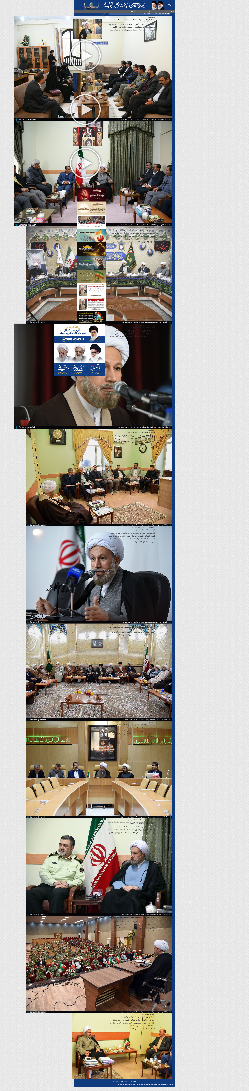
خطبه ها (160, 11)
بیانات (165, 11)
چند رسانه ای (152, 11)
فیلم (104, 16)
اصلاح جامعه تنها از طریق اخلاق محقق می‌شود (142, 327)
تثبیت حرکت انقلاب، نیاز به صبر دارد (145, 530)
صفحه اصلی (133, 1081)
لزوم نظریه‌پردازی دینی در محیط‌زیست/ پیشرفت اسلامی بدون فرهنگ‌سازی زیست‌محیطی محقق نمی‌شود (134, 20)
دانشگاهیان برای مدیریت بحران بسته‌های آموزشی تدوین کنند (138, 1017)
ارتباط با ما (140, 11)
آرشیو (126, 1081)
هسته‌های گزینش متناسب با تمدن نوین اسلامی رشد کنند (139, 125)
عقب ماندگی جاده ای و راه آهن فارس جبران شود (141, 432)
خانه (159, 13)
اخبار (122, 1081)
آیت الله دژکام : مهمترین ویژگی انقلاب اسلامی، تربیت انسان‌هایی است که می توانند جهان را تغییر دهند (132, 918)
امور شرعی (133, 11)
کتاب (146, 11)
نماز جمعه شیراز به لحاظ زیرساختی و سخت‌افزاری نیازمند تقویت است (136, 725)
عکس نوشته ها (101, 185)
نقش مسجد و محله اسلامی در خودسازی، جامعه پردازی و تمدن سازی (135, 230)
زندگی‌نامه (171, 11)
